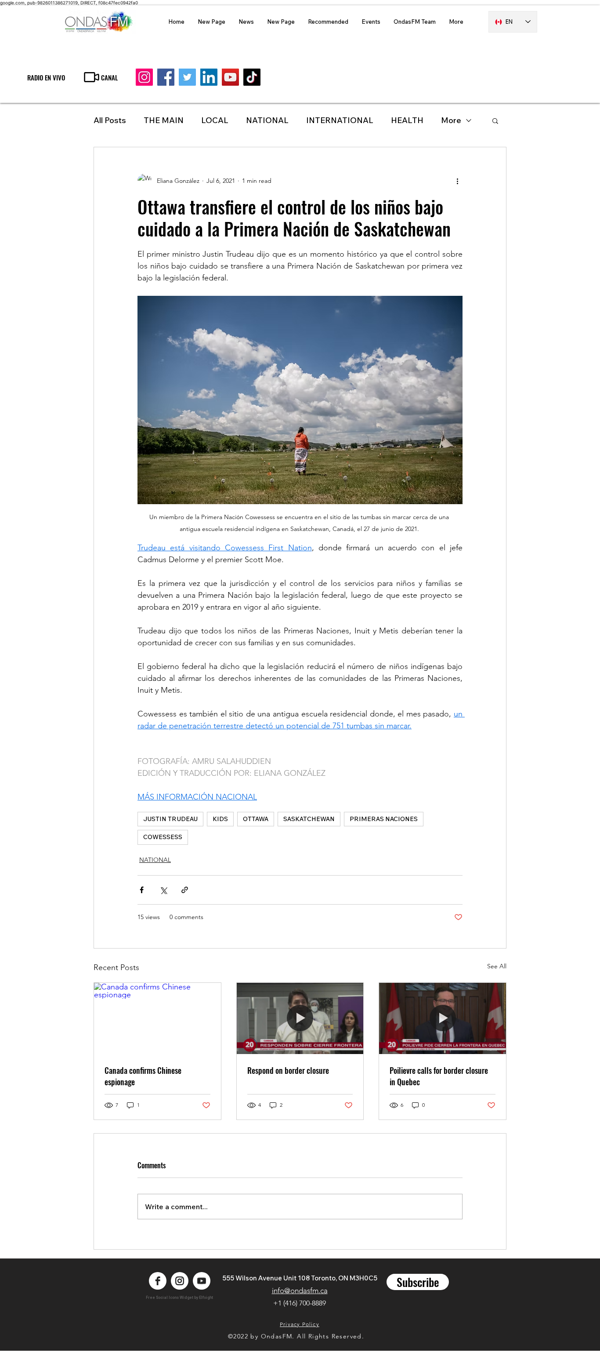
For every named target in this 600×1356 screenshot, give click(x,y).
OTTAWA (255, 819)
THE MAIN (164, 120)
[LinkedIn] (208, 77)
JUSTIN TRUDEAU (170, 819)
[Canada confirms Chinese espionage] (157, 1018)
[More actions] (457, 180)
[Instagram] (144, 77)
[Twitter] (187, 77)
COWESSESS (162, 837)
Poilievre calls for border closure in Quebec (439, 1076)
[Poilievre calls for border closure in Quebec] (442, 1018)
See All (496, 966)
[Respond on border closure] (300, 1018)
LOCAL (214, 120)
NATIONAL (267, 120)
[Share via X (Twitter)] (163, 890)
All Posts (110, 120)
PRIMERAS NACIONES (384, 819)
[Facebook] (165, 77)
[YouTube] (230, 77)
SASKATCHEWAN (309, 819)
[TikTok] (251, 77)
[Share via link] (185, 890)
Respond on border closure (288, 1070)
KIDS (220, 819)
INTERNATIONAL (339, 120)
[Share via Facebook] (141, 890)
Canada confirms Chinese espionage (143, 1076)
